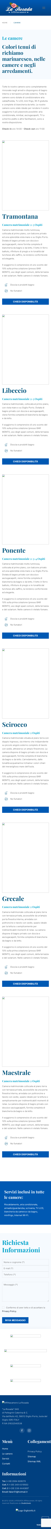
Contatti (6, 1463)
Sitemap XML (34, 1461)
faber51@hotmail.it (18, 1491)
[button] (44, 7)
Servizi (5, 1458)
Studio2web (26, 1503)
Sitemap (32, 1456)
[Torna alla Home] (19, 7)
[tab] (15, 205)
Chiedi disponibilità (25, 301)
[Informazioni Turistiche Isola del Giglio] (25, 1510)
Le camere (7, 1453)
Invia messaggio (15, 1320)
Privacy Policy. (9, 1311)
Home (5, 1448)
